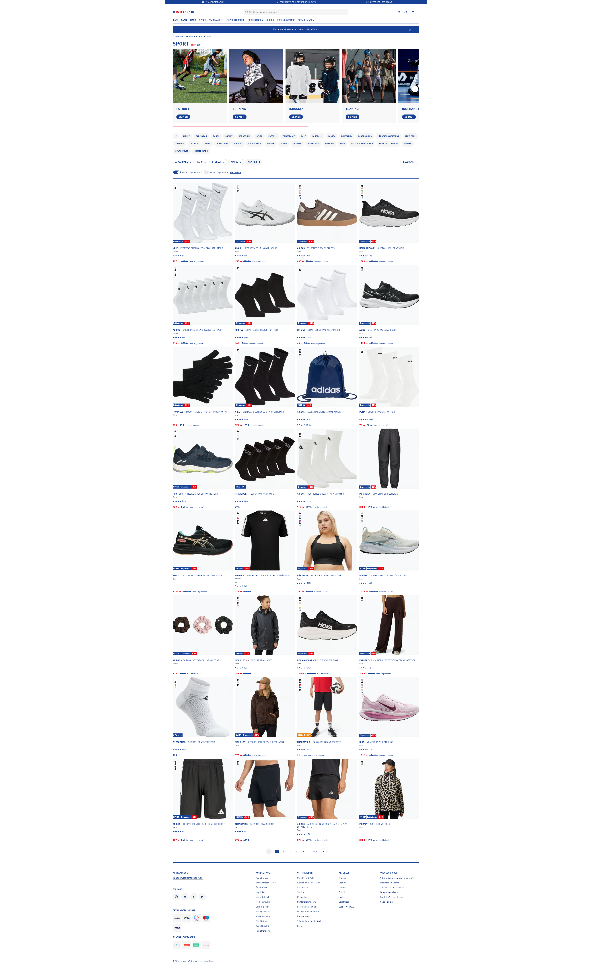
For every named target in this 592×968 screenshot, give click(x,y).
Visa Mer (252, 162)
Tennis (283, 144)
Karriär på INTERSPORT (308, 882)
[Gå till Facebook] (194, 896)
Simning (238, 144)
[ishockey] (312, 76)
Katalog (179, 36)
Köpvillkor (260, 892)
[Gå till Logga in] (406, 12)
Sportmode (344, 902)
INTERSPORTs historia (308, 911)
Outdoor (194, 144)
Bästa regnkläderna (389, 882)
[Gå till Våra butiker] (399, 12)
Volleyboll (313, 144)
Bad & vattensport (388, 144)
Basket (228, 136)
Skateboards (201, 151)
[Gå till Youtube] (185, 896)
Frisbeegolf (289, 136)
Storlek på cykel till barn (391, 897)
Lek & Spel (410, 136)
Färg (200, 162)
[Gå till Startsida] (185, 11)
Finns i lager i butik (219, 172)
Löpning (179, 144)
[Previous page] (268, 851)
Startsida (189, 36)
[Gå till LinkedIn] (203, 896)
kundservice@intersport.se (188, 877)
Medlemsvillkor (263, 902)
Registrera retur (263, 931)
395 (315, 851)
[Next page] (323, 851)
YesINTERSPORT (263, 926)
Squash (270, 144)
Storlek (216, 162)
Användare (181, 162)
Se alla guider (386, 902)
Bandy (216, 136)
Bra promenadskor (389, 892)
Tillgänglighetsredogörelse (310, 921)
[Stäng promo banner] (410, 29)
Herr (193, 20)
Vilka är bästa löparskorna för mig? (396, 878)
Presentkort (303, 897)
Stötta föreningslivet (307, 902)
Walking (329, 144)
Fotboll (272, 136)
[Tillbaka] (176, 136)
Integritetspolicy (263, 897)
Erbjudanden (255, 20)
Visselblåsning (263, 916)
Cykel (259, 136)
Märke (234, 162)
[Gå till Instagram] (177, 896)
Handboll (317, 136)
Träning (297, 144)
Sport (202, 20)
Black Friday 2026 (347, 907)
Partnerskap (303, 916)
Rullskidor (222, 144)
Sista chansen (306, 20)
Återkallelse (261, 887)
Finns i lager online (191, 172)
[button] (415, 89)
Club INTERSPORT (306, 878)
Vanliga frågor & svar (265, 882)
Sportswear (254, 144)
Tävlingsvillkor (262, 911)
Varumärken (216, 20)
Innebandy (346, 136)
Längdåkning (365, 136)
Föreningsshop (286, 20)
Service (300, 892)
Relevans (408, 162)
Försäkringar (262, 921)
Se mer (183, 116)
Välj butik (235, 172)
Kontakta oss (262, 878)
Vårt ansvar (302, 887)
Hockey (331, 136)
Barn (184, 20)
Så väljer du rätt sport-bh (392, 887)
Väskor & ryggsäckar (362, 144)
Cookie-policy (262, 907)
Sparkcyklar (181, 151)
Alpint (186, 136)
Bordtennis (244, 136)
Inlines (407, 144)
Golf (303, 136)
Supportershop (236, 20)
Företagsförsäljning (306, 907)
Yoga (342, 144)
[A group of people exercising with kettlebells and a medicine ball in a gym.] (369, 76)
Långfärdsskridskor (388, 136)
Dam (175, 20)
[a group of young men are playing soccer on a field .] (200, 76)
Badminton (201, 136)
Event (299, 926)
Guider (270, 20)
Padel (208, 144)
